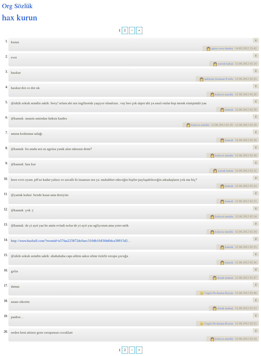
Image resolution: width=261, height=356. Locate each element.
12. (5, 209)
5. (6, 102)
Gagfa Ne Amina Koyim (219, 292)
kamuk (229, 109)
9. (6, 163)
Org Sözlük (17, 5)
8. (6, 148)
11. (5, 194)
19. (5, 316)
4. (6, 87)
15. (5, 255)
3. (6, 71)
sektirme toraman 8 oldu (218, 78)
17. (5, 285)
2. (6, 56)
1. (6, 41)
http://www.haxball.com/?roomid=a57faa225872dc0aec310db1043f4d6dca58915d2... (70, 241)
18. (5, 301)
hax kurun (19, 17)
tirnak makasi (225, 277)
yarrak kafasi (225, 63)
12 (236, 63)
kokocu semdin (224, 94)
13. (5, 224)
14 (236, 48)
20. (5, 331)
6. (6, 117)
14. (5, 240)
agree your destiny (222, 48)
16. (5, 270)
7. (6, 133)
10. (5, 179)
